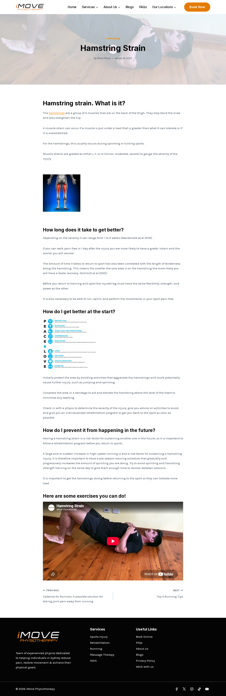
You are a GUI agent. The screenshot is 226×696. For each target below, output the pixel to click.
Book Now (197, 7)
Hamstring (113, 38)
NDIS (93, 660)
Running (96, 648)
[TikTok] (199, 689)
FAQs (143, 7)
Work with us (145, 666)
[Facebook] (176, 689)
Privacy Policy (145, 660)
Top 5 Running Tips (170, 593)
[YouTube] (207, 689)
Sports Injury (99, 636)
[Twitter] (184, 689)
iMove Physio (104, 58)
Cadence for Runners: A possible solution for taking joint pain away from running (73, 596)
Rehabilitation (100, 642)
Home (72, 7)
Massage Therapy (102, 654)
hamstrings (57, 113)
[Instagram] (192, 689)
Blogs (130, 7)
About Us (142, 648)
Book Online (144, 636)
